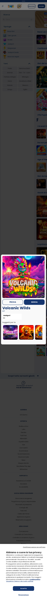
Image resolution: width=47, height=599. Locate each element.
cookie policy (34, 579)
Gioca (34, 302)
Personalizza (23, 595)
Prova (12, 302)
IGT (3, 311)
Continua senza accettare (34, 547)
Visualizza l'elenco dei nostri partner (19, 581)
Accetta (23, 588)
